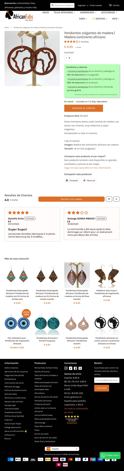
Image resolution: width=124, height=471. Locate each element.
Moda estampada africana (46, 382)
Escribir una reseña (71, 199)
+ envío (78, 47)
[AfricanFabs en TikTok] (70, 369)
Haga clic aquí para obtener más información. (87, 167)
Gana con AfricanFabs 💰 (16, 431)
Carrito (116, 5)
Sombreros (87, 12)
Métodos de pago (12, 386)
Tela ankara (39, 393)
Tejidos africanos (42, 371)
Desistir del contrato (14, 401)
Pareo (36, 430)
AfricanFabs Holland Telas (46, 368)
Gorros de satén (41, 434)
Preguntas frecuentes (14, 375)
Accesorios (108, 12)
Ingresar (82, 5)
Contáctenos (10, 379)
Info (115, 18)
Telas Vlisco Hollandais (44, 441)
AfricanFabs (74, 454)
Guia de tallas (11, 394)
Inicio (45, 12)
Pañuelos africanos (43, 400)
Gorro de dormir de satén (45, 437)
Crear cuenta (96, 5)
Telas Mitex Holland (43, 426)
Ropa (82, 18)
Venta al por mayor (13, 423)
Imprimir (9, 420)
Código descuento (13, 427)
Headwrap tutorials (13, 412)
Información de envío (14, 383)
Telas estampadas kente (45, 419)
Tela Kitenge (39, 423)
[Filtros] (109, 199)
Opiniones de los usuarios (16, 371)
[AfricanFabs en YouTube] (80, 369)
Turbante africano (42, 404)
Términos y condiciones (15, 398)
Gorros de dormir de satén (46, 397)
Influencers (10, 435)
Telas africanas (63, 12)
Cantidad (69, 52)
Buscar (8, 438)
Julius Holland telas (43, 415)
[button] (71, 41)
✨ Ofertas (99, 18)
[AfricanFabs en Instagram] (66, 369)
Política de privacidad (14, 416)
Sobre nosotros (11, 368)
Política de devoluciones (16, 390)
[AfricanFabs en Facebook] (75, 369)
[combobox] (62, 5)
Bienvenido (10, 3)
